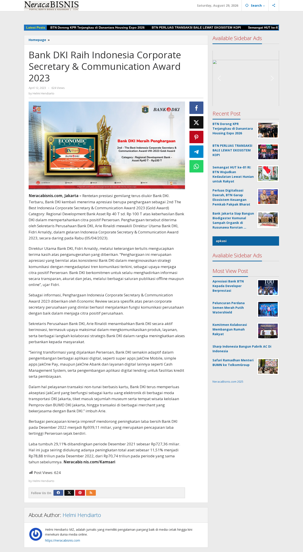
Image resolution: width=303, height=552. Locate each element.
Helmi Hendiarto (82, 515)
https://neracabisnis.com (62, 540)
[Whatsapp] (196, 166)
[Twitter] (69, 493)
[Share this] (196, 108)
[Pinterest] (80, 493)
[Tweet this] (196, 122)
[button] (245, 73)
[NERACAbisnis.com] (51, 5)
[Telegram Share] (196, 151)
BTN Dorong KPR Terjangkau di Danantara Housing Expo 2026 (97, 27)
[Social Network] (274, 5)
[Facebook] (58, 493)
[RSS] (91, 493)
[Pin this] (196, 137)
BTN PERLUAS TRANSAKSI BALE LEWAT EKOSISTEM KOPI (196, 27)
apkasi (221, 241)
